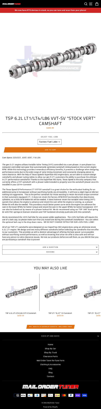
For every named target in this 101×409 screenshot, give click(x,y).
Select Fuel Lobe (49, 137)
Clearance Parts (50, 356)
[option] (50, 10)
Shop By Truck (50, 352)
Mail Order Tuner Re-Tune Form (50, 360)
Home (50, 344)
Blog (51, 372)
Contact (50, 376)
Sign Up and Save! (50, 336)
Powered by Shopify (50, 407)
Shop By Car (50, 349)
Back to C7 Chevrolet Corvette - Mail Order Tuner (52, 326)
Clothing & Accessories (50, 364)
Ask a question (50, 247)
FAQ (50, 368)
